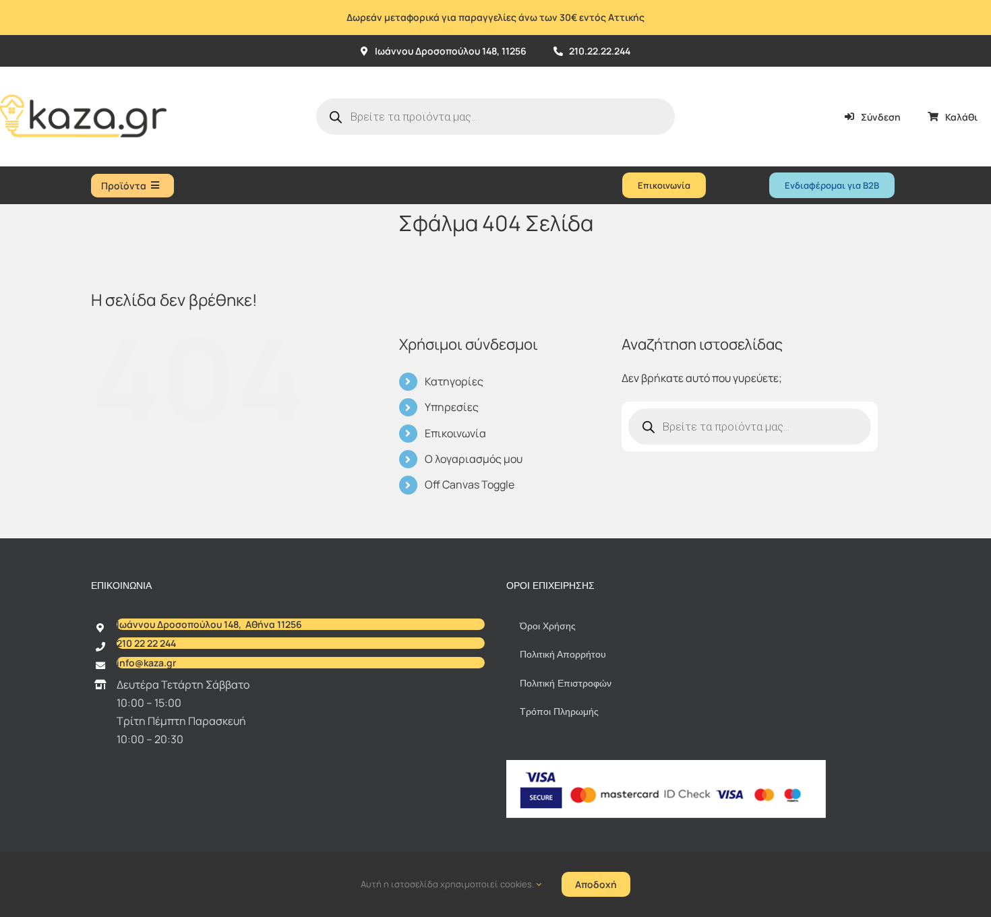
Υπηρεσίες (452, 407)
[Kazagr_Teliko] (83, 72)
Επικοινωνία (455, 433)
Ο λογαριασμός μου (473, 458)
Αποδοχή (596, 884)
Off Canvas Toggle (469, 484)
